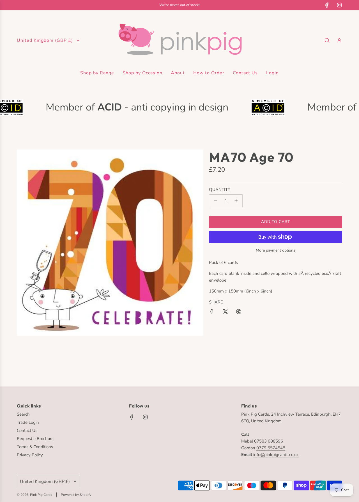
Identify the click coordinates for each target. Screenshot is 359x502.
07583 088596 (268, 441)
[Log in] (339, 40)
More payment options (275, 250)
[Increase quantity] (236, 201)
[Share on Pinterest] (239, 312)
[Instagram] (339, 5)
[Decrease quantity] (215, 201)
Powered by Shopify (76, 494)
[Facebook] (327, 5)
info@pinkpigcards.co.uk (276, 454)
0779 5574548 (270, 448)
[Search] (327, 40)
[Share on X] (225, 312)
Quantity (219, 189)
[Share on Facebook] (212, 312)
